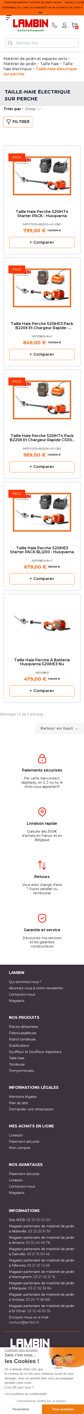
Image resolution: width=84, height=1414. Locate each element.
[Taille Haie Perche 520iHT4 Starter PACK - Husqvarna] (42, 174)
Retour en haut (59, 728)
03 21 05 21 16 (44, 1277)
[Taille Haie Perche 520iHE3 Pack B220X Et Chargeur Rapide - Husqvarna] (42, 286)
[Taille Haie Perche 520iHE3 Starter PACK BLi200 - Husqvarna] (42, 510)
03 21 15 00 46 (38, 1254)
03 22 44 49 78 (38, 1243)
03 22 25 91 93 (39, 1231)
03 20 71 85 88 (38, 1300)
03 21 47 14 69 (38, 1265)
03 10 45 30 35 (38, 1311)
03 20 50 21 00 (38, 1220)
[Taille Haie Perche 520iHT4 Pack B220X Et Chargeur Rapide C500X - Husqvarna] (42, 398)
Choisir (30, 109)
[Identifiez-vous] (64, 25)
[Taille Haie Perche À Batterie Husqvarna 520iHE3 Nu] (42, 622)
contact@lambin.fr (24, 1322)
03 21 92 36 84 (40, 1288)
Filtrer (21, 121)
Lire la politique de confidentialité (26, 1394)
